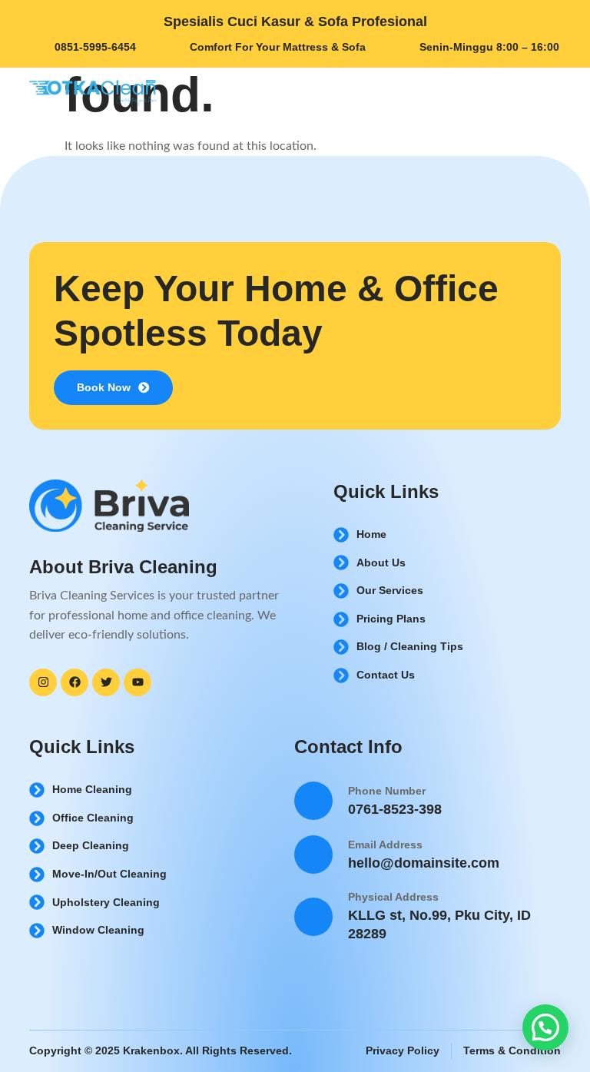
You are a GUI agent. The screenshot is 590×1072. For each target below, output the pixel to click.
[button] (545, 1027)
